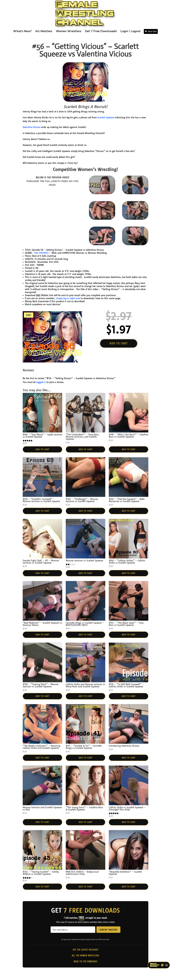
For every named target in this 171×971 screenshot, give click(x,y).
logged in (41, 382)
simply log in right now (68, 298)
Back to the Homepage (85, 961)
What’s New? (22, 31)
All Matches (43, 31)
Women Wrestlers (68, 31)
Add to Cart (42, 449)
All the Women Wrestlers (85, 955)
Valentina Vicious (32, 127)
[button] (78, 315)
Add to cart (119, 343)
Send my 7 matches (108, 929)
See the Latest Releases (85, 949)
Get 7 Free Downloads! (101, 31)
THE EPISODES (41, 253)
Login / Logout (130, 31)
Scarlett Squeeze (106, 117)
